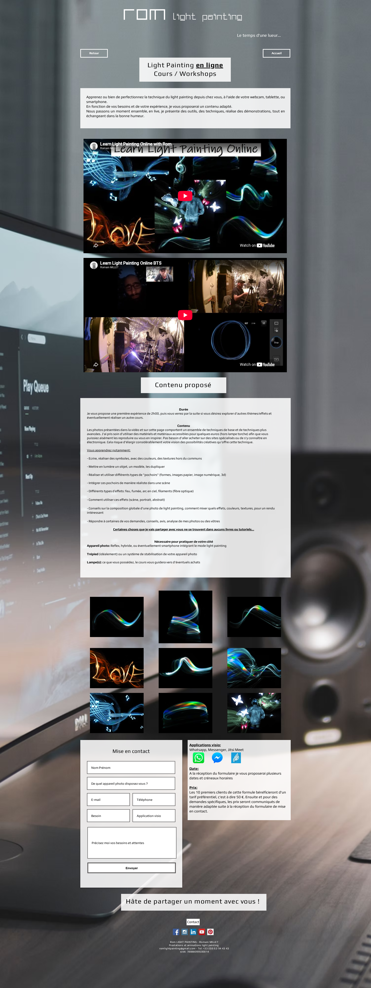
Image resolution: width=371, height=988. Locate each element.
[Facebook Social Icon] (176, 932)
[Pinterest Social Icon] (210, 932)
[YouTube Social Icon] (202, 932)
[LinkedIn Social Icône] (193, 932)
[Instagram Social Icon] (184, 932)
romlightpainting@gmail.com (177, 948)
